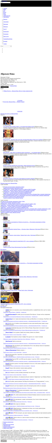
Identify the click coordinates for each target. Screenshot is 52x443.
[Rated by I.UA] (17, 441)
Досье (4, 14)
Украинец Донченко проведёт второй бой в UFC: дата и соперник (18, 241)
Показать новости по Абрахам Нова (9, 183)
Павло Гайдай (9, 332)
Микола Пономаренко (11, 350)
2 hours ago (44, 343)
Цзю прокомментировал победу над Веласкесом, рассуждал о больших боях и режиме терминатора (26, 195)
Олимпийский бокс (7, 38)
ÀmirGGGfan (9, 318)
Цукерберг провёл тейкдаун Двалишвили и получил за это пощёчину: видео (17, 410)
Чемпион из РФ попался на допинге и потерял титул (13, 415)
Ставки (5, 43)
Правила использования (8, 426)
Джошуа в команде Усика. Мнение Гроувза (13, 197)
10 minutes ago (34, 316)
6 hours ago (29, 388)
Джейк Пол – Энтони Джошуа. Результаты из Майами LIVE (17, 193)
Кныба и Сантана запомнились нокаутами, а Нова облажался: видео (19, 165)
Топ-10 (4, 29)
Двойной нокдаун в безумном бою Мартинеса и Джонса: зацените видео (17, 316)
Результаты (5, 34)
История (5, 41)
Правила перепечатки (8, 422)
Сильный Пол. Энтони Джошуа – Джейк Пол (11, 312)
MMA (4, 9)
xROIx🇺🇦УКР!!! (9, 394)
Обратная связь (6, 425)
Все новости (3, 249)
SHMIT (7, 309)
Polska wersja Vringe (7, 428)
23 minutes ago (44, 325)
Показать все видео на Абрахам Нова (9, 113)
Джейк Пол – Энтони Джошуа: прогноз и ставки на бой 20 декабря (18, 190)
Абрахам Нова (13, 85)
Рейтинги (5, 26)
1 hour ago (24, 334)
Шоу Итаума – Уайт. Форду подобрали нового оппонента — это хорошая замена (21, 152)
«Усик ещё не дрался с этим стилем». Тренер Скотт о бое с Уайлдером (19, 235)
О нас (4, 423)
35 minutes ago (42, 330)
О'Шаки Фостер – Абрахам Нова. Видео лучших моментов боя (17, 91)
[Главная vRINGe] (4, 1)
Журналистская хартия (8, 424)
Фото (4, 13)
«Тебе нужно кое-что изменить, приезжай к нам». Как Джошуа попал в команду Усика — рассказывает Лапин (24, 392)
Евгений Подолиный (11, 314)
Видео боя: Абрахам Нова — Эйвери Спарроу (14, 101)
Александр (8, 327)
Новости (5, 19)
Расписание (6, 31)
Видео (4, 12)
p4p (4, 10)
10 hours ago (37, 406)
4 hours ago (37, 356)
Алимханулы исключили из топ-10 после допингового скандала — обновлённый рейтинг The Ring (22, 321)
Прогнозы (5, 24)
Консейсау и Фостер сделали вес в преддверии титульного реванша (19, 178)
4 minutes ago (23, 312)
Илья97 (7, 363)
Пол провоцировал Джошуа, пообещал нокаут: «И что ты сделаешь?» (16, 365)
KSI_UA (8, 323)
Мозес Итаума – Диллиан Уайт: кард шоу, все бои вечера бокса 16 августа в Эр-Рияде (23, 139)
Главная (5, 8)
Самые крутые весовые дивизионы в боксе (13, 188)
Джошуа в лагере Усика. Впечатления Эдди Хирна (15, 247)
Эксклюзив (5, 21)
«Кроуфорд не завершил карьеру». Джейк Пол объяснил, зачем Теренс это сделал (19, 356)
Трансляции (6, 17)
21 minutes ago (44, 321)
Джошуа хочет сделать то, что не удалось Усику (12, 334)
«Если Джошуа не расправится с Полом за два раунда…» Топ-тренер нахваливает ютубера (24, 222)
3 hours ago (24, 352)
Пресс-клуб (6, 36)
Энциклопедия (6, 15)
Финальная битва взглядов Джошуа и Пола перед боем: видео (15, 388)
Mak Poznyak (9, 341)
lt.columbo (8, 336)
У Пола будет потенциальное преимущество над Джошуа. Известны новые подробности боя (21, 330)
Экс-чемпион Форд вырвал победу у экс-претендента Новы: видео (18, 126)
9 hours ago (29, 397)
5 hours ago (24, 374)
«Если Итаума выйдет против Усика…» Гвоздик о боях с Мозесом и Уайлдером (21, 229)
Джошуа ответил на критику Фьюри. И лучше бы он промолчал (15, 419)
